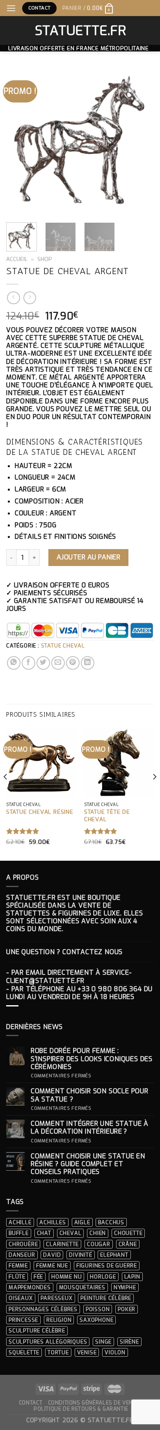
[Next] (140, 142)
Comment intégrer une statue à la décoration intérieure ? (90, 1127)
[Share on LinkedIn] (87, 663)
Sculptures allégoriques (48, 1341)
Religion (58, 1319)
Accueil (16, 259)
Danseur (22, 1254)
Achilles (52, 1222)
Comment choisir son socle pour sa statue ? (90, 1095)
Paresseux (56, 1298)
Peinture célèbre (105, 1298)
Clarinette (62, 1244)
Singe (103, 1341)
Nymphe (125, 1287)
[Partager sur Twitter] (43, 663)
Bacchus (111, 1222)
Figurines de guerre (106, 1265)
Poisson (98, 1309)
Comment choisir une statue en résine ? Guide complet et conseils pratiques (88, 1164)
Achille (20, 1222)
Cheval (70, 1233)
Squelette (24, 1352)
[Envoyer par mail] (58, 663)
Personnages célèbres (43, 1309)
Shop (44, 259)
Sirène (129, 1341)
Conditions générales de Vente (93, 1403)
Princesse (23, 1319)
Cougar (98, 1244)
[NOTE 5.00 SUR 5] (22, 831)
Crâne (128, 1244)
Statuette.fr (80, 30)
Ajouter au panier (88, 557)
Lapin (132, 1276)
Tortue (58, 1352)
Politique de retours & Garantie (81, 1409)
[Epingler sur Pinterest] (73, 663)
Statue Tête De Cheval (107, 815)
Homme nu (66, 1276)
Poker (126, 1309)
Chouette (128, 1233)
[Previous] (19, 142)
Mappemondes (30, 1287)
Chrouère (23, 1244)
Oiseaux (21, 1298)
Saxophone (96, 1319)
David (52, 1254)
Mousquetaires (82, 1287)
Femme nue (52, 1265)
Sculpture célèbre (37, 1330)
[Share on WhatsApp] (14, 663)
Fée (38, 1276)
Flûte (17, 1276)
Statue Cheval (63, 645)
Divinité (80, 1254)
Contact (30, 1403)
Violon (115, 1352)
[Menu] (11, 8)
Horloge (103, 1276)
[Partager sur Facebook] (28, 663)
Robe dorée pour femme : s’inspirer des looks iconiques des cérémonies (92, 1059)
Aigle (82, 1222)
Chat (44, 1233)
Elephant (114, 1254)
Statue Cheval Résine (39, 811)
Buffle (19, 1233)
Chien (97, 1233)
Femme (18, 1265)
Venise (87, 1352)
